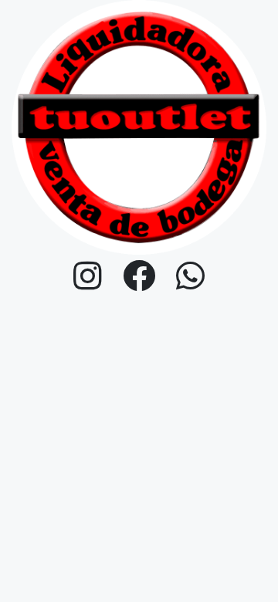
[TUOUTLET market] (139, 127)
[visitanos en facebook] (139, 276)
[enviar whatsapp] (191, 276)
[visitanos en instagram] (88, 276)
